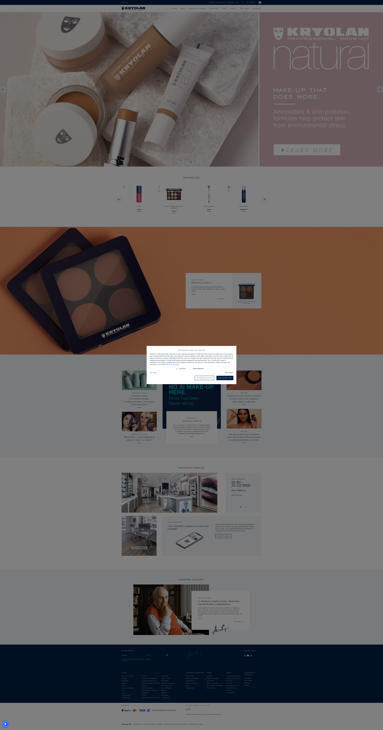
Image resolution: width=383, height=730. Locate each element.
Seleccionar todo (225, 378)
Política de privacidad (172, 364)
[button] (5, 724)
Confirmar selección (204, 378)
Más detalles (229, 372)
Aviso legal (153, 372)
